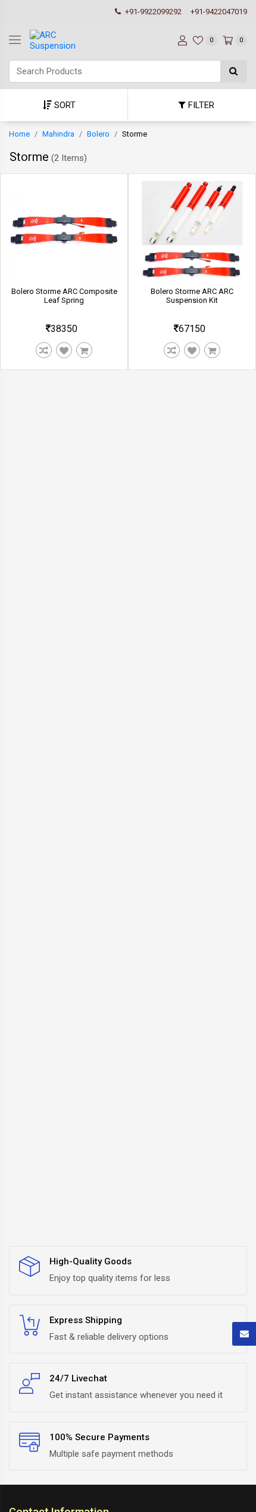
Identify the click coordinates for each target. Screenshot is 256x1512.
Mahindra (58, 133)
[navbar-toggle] (15, 40)
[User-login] (181, 40)
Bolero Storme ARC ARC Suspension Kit (192, 296)
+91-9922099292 (152, 11)
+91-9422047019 (219, 11)
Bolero (98, 133)
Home (19, 133)
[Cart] (84, 350)
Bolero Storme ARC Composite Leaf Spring (64, 296)
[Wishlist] (64, 350)
